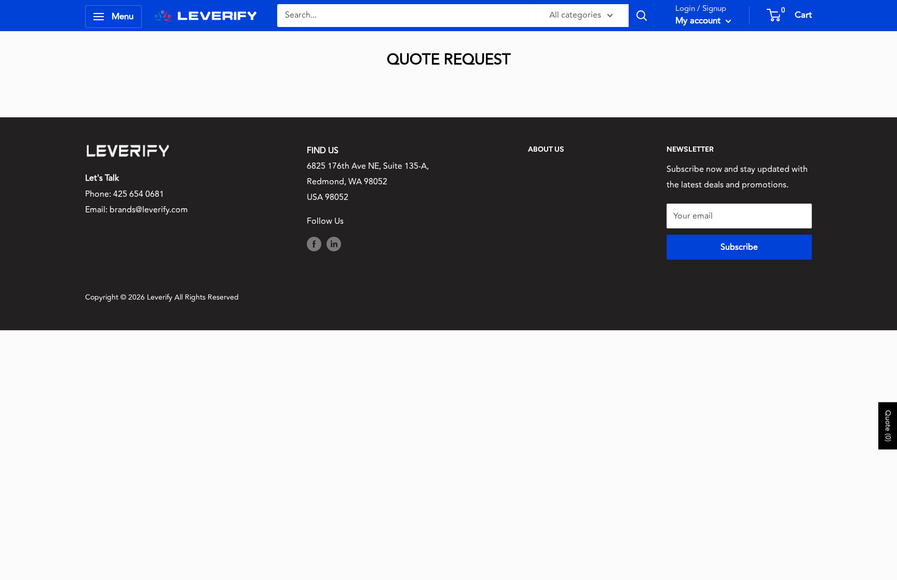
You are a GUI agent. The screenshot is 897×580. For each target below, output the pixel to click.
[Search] (642, 15)
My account (699, 21)
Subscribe (739, 247)
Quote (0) (887, 425)
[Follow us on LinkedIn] (334, 244)
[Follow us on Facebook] (314, 244)
